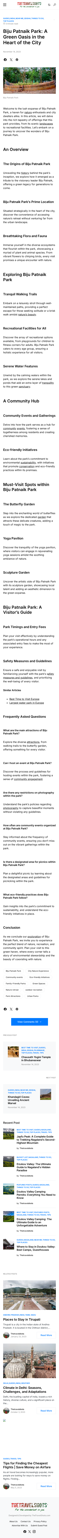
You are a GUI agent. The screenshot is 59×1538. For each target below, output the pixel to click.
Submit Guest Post (39, 1525)
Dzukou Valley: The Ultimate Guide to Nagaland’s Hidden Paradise (34, 1167)
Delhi (5, 1383)
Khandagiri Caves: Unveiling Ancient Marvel (19, 1100)
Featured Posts (24, 1185)
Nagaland (46, 1130)
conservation (26, 466)
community (9, 428)
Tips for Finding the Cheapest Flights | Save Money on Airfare (27, 1465)
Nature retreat (12, 990)
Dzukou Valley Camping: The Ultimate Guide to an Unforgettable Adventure (34, 1222)
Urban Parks (32, 996)
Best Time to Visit (29, 1048)
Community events (14, 977)
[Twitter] (29, 1531)
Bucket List (22, 1157)
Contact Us (26, 1521)
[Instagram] (34, 1531)
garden (42, 517)
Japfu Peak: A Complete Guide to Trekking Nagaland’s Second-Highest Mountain (36, 1139)
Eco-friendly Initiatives (40, 977)
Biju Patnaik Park (13, 971)
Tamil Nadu (30, 1315)
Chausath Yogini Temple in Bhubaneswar (36, 1058)
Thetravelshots (17, 1334)
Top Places (8, 21)
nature (28, 112)
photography (10, 808)
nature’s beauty (27, 314)
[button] (4, 4)
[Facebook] (24, 1531)
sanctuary (24, 386)
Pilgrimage (39, 1050)
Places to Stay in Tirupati (21, 1319)
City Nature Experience (38, 971)
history (25, 172)
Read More (46, 1335)
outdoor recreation (33, 990)
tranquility (48, 382)
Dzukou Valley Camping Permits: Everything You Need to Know (36, 1194)
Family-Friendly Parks (16, 983)
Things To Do (37, 18)
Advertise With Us (20, 1525)
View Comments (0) (27, 1021)
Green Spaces (39, 983)
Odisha (27, 18)
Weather (25, 1383)
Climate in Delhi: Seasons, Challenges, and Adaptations (24, 1390)
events (21, 428)
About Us (13, 1521)
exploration (34, 936)
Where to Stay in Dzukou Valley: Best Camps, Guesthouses (36, 1248)
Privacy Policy (40, 1521)
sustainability (28, 462)
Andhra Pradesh (11, 1315)
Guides (6, 18)
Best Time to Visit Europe (24, 699)
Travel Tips (38, 1053)
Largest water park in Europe (26, 702)
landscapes (46, 123)
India (12, 18)
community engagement (28, 779)
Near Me (19, 18)
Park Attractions (13, 996)
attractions (33, 742)
